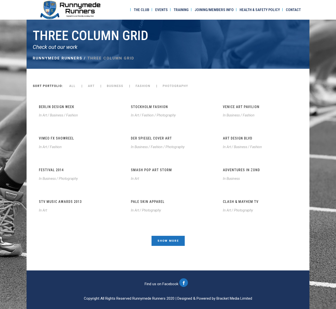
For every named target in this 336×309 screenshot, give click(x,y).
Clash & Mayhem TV (241, 202)
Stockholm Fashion (149, 107)
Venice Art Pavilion (241, 107)
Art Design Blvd (237, 138)
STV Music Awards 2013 (60, 202)
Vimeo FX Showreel (56, 138)
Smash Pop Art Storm (151, 170)
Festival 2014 (51, 170)
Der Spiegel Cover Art (151, 138)
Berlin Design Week (56, 107)
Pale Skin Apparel (148, 202)
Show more (168, 240)
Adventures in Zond (241, 170)
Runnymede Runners (57, 58)
